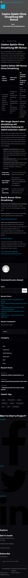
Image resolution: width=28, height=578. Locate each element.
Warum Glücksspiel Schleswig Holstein (11, 253)
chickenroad (6, 349)
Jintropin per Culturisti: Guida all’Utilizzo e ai (12, 375)
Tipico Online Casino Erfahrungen (9, 251)
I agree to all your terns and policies (10, 561)
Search (2, 286)
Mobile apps (6, 356)
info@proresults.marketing (7, 543)
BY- (3, 41)
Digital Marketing (7, 353)
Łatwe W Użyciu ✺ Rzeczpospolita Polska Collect (14, 381)
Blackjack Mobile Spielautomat (9, 219)
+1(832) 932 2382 (4, 548)
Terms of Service (15, 572)
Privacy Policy (3, 572)
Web (8, 406)
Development (11, 400)
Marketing (4, 403)
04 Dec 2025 (4, 373)
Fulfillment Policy (4, 574)
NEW (4, 360)
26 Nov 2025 (4, 379)
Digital (19, 400)
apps (3, 400)
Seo (3, 406)
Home (12, 24)
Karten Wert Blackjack (6, 238)
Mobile (12, 403)
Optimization (20, 403)
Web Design (15, 406)
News (4, 363)
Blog (4, 346)
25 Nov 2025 (4, 385)
